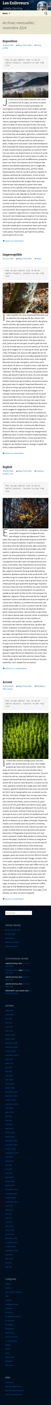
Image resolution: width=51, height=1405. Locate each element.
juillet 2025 (9, 1063)
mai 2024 (8, 1120)
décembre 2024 (11, 1092)
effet (4, 689)
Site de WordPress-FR (13, 1394)
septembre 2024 (11, 1104)
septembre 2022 (11, 1201)
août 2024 (9, 1108)
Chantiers (9, 1308)
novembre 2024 (11, 1096)
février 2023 (10, 1181)
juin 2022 (8, 1214)
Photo (38, 45)
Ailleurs (8, 1284)
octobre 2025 (10, 1051)
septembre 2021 (11, 1250)
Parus (7, 1353)
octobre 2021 (10, 1246)
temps (38, 258)
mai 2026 (8, 1022)
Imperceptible (12, 254)
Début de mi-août (12, 942)
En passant (9, 1328)
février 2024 (10, 1132)
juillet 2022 (9, 1210)
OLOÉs (7, 1349)
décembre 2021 (11, 1238)
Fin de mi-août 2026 (12, 930)
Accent (7, 682)
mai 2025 (8, 1071)
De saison (9, 1312)
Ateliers (8, 1288)
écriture (6, 474)
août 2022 (9, 1206)
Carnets (8, 1300)
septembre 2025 (11, 1055)
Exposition (10, 41)
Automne (39, 471)
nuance (10, 689)
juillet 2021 (9, 1258)
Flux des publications (13, 1386)
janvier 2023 (10, 1185)
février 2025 (10, 1083)
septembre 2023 (11, 1153)
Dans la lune (9, 938)
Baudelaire (40, 686)
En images (9, 1324)
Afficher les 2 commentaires (16, 668)
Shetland (8, 1361)
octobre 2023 (10, 1149)
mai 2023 (8, 1169)
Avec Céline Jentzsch (13, 1292)
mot (11, 474)
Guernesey (9, 1332)
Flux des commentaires (14, 1390)
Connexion (9, 1382)
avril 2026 (9, 1027)
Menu (5, 13)
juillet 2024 (9, 1112)
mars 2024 (9, 1128)
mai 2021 (8, 1267)
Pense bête (27, 45)
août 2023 (9, 1157)
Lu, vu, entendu (11, 1341)
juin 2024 (8, 1116)
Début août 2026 (11, 946)
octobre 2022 (10, 1197)
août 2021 (9, 1254)
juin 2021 (8, 1263)
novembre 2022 (11, 1193)
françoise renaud (11, 970)
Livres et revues (11, 1337)
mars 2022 (9, 1226)
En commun (9, 1320)
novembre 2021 (11, 1242)
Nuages (8, 1345)
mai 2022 (8, 1218)
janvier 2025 (10, 1088)
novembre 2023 (11, 1145)
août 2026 (9, 1010)
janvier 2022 (10, 1234)
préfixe (5, 48)
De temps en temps (13, 1316)
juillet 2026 (9, 1014)
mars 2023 (9, 1177)
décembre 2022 (11, 1189)
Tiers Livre (9, 1365)
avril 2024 (9, 1124)
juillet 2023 (9, 1161)
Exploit (7, 467)
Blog (20, 45)
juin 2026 (8, 1018)
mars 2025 (9, 1079)
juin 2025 (8, 1067)
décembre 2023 (11, 1140)
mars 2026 (9, 1031)
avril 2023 (9, 1173)
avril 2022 (9, 1222)
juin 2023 (8, 1165)
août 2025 (9, 1059)
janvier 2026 (10, 1039)
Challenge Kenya (11, 1304)
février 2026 (10, 1035)
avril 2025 (9, 1075)
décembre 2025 (11, 1043)
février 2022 (10, 1230)
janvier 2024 (10, 1136)
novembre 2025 (11, 1047)
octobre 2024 (10, 1100)
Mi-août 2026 (10, 934)
